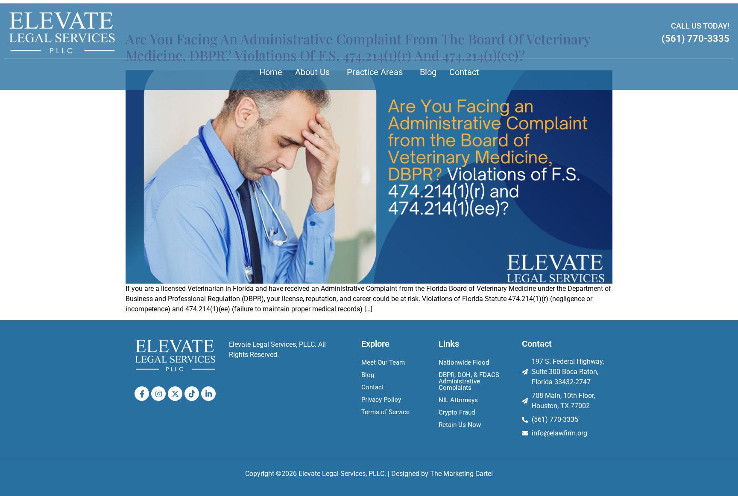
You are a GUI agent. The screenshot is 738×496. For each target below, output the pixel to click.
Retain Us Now (460, 425)
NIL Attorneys (458, 400)
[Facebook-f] (142, 393)
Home (270, 72)
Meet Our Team (383, 362)
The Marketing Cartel (461, 474)
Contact (464, 72)
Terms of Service (385, 412)
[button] (314, 72)
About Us (312, 72)
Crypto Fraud (457, 412)
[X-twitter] (175, 393)
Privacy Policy (381, 399)
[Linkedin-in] (208, 393)
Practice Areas (375, 72)
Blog (428, 72)
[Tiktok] (191, 393)
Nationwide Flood (464, 362)
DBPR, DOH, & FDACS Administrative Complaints (469, 381)
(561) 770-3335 (695, 38)
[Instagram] (158, 393)
